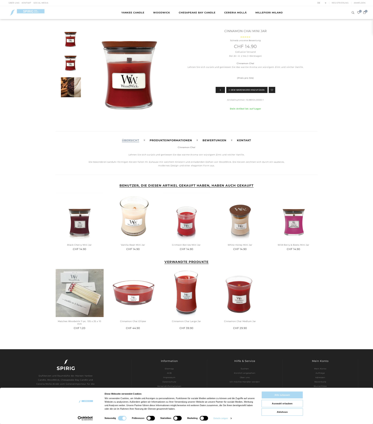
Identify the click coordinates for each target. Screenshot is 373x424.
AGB (169, 373)
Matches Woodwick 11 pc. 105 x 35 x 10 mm (79, 322)
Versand (251, 52)
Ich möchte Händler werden (245, 382)
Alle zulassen (282, 395)
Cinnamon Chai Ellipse (133, 321)
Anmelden (360, 3)
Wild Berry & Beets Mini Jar (293, 245)
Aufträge (320, 373)
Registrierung (340, 3)
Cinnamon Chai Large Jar (186, 321)
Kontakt (26, 3)
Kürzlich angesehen (244, 373)
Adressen (320, 377)
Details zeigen (220, 418)
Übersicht (130, 140)
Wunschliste (320, 386)
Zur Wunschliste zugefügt (272, 90)
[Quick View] (73, 216)
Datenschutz (169, 382)
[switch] (151, 418)
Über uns (14, 3)
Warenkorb (320, 382)
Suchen (245, 368)
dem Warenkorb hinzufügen (85, 216)
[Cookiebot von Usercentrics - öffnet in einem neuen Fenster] (85, 418)
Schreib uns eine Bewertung (245, 40)
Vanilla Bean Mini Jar (133, 245)
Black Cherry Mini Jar (79, 245)
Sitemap (169, 368)
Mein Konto (320, 368)
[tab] (130, 140)
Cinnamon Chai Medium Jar (240, 321)
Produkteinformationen (171, 140)
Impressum (169, 377)
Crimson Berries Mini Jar (186, 245)
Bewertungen (214, 140)
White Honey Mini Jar (240, 245)
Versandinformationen (169, 386)
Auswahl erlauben (282, 403)
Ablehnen (282, 412)
